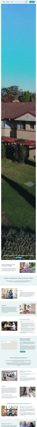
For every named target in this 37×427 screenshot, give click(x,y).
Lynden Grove (32, 341)
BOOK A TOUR (18, 257)
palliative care (22, 412)
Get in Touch (23, 351)
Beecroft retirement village (15, 280)
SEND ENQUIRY (32, 2)
